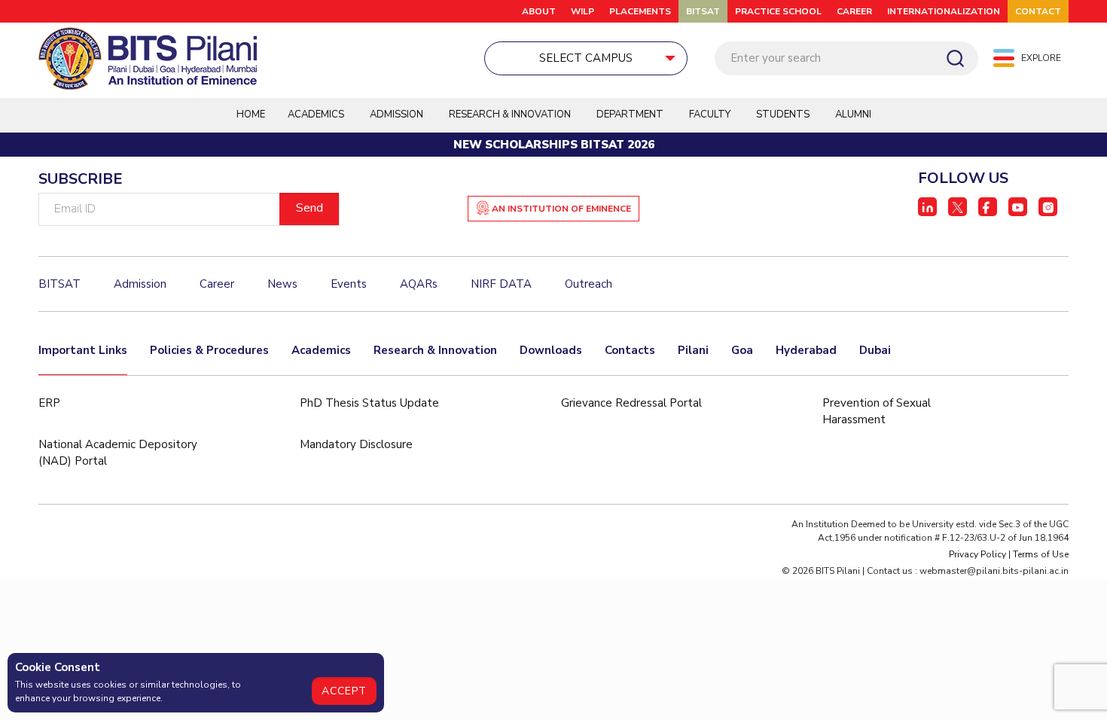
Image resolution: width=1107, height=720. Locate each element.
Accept (344, 691)
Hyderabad (806, 350)
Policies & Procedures (209, 350)
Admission (396, 114)
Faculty (709, 114)
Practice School (778, 11)
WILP (582, 11)
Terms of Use (1041, 554)
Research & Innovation (435, 350)
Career (854, 11)
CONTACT (1038, 11)
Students (783, 114)
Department (629, 114)
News (282, 283)
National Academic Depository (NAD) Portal (117, 453)
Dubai (875, 350)
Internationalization (943, 11)
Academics (321, 350)
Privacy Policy (977, 554)
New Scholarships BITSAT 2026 (553, 144)
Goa (742, 350)
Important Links (82, 350)
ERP (49, 402)
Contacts (630, 350)
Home (250, 114)
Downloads (551, 350)
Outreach (588, 283)
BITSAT (703, 11)
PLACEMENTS (640, 11)
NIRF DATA (501, 283)
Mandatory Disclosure (356, 444)
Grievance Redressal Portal (631, 402)
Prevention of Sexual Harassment (876, 411)
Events (349, 283)
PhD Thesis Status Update (369, 402)
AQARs (419, 283)
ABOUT (539, 11)
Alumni (853, 114)
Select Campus (586, 58)
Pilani (693, 350)
